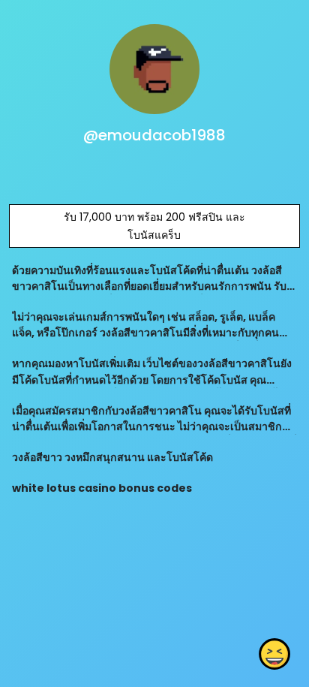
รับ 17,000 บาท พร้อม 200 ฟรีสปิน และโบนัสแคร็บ (154, 226)
